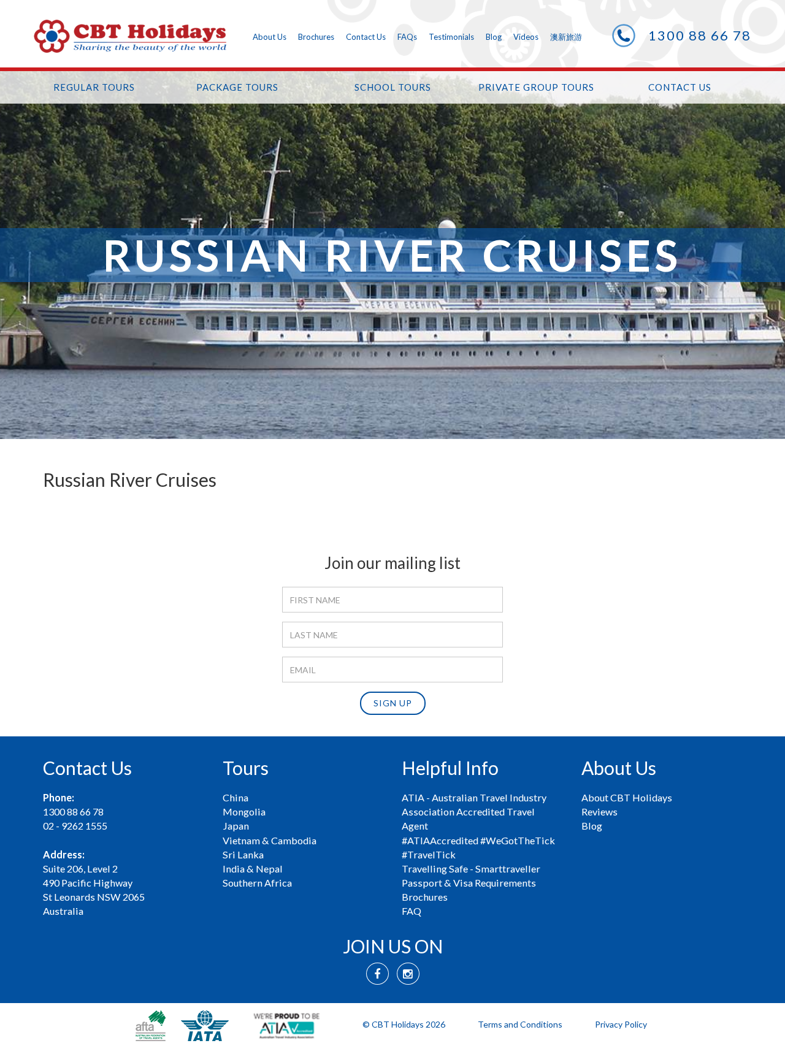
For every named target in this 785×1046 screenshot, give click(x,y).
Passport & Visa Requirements (469, 882)
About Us (269, 37)
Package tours (237, 87)
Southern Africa (257, 882)
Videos (525, 37)
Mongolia (244, 811)
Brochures (316, 37)
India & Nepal (253, 868)
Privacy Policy (621, 1024)
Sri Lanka (243, 854)
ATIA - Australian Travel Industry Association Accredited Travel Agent (474, 811)
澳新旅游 (566, 37)
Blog (494, 37)
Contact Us (366, 37)
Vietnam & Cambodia (269, 840)
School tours (392, 87)
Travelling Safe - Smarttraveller (471, 868)
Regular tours (94, 87)
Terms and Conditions (520, 1024)
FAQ (411, 911)
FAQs (407, 37)
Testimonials (451, 37)
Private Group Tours (536, 87)
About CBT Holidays (626, 797)
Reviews (599, 811)
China (235, 797)
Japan (236, 825)
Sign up (392, 703)
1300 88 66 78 (699, 35)
